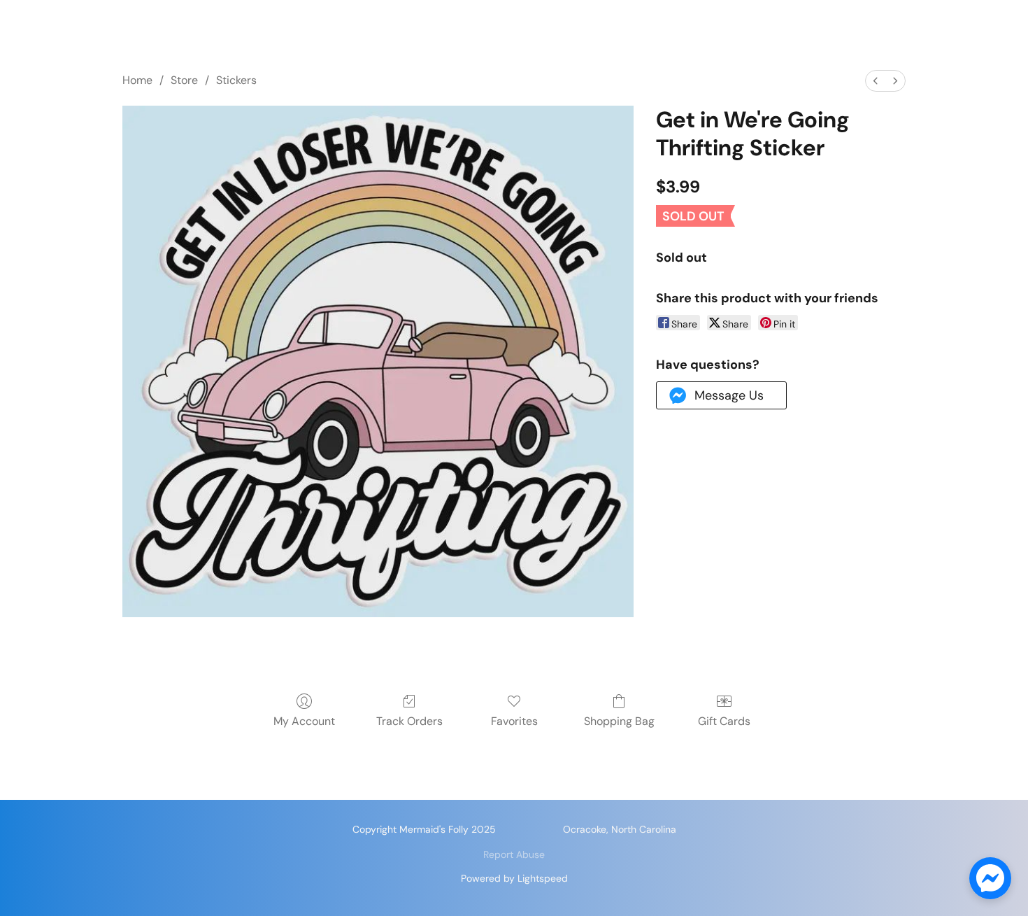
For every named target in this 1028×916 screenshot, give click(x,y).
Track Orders (409, 721)
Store (184, 80)
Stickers (236, 80)
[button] (721, 395)
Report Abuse (514, 854)
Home (137, 80)
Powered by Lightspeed (514, 878)
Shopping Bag (619, 721)
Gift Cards (724, 721)
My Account (304, 721)
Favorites (514, 721)
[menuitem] (875, 81)
